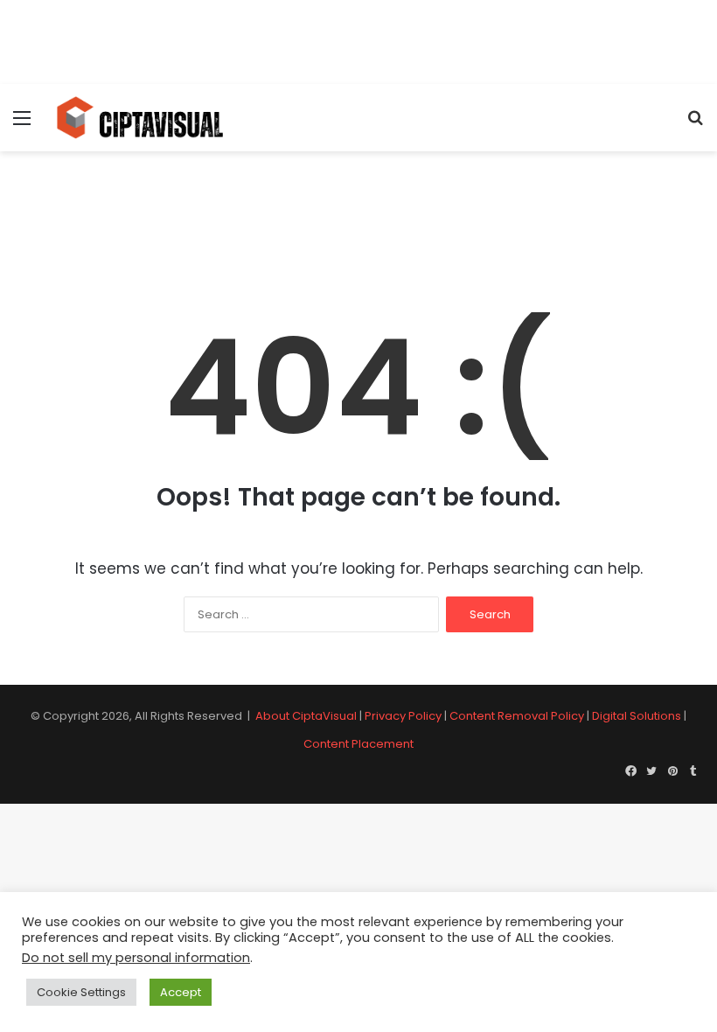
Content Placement (358, 744)
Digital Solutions (636, 716)
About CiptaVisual (306, 716)
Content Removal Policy (516, 716)
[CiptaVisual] (140, 117)
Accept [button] (180, 992)
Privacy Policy (403, 716)
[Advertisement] (358, 39)
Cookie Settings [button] (81, 992)
